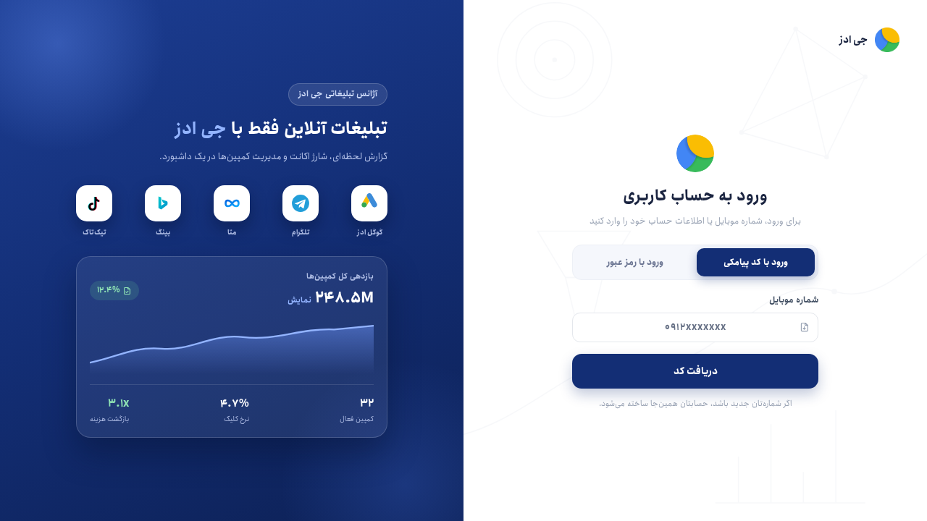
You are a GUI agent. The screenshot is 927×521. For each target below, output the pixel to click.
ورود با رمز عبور (635, 262)
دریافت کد (696, 371)
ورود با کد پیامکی (755, 262)
